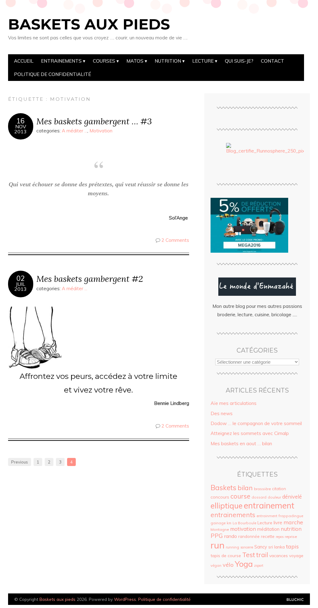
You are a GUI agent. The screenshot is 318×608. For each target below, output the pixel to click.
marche (293, 522)
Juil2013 (20, 286)
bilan (245, 488)
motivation (243, 529)
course (240, 496)
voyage (296, 555)
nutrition (291, 529)
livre (278, 523)
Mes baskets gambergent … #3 (94, 121)
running (232, 547)
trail (262, 555)
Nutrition (168, 61)
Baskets (223, 487)
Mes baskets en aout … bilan (241, 443)
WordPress (125, 599)
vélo (228, 564)
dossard (259, 497)
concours (220, 496)
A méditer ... (74, 131)
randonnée (249, 536)
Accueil (24, 61)
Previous (19, 461)
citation (279, 488)
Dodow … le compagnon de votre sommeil (256, 423)
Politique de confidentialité (52, 74)
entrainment (267, 515)
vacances (278, 555)
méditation (268, 529)
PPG (217, 535)
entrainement (269, 505)
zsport (258, 565)
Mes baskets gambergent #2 (89, 278)
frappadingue (291, 515)
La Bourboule (244, 523)
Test (248, 555)
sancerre (246, 547)
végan (216, 565)
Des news (222, 413)
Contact (272, 61)
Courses (104, 61)
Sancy (260, 547)
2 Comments (175, 240)
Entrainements (61, 61)
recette (268, 536)
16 (20, 121)
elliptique (227, 505)
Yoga (244, 564)
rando (230, 536)
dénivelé (292, 496)
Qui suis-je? (239, 61)
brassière (262, 488)
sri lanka (276, 546)
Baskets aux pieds (89, 24)
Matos (134, 61)
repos (280, 537)
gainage (218, 523)
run (218, 545)
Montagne (220, 529)
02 (20, 278)
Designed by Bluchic (295, 599)
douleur (274, 497)
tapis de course (226, 555)
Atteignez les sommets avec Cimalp (250, 433)
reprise (291, 536)
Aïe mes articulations (234, 403)
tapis (292, 546)
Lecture (203, 61)
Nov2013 (20, 129)
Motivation (100, 131)
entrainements (233, 515)
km (229, 523)
